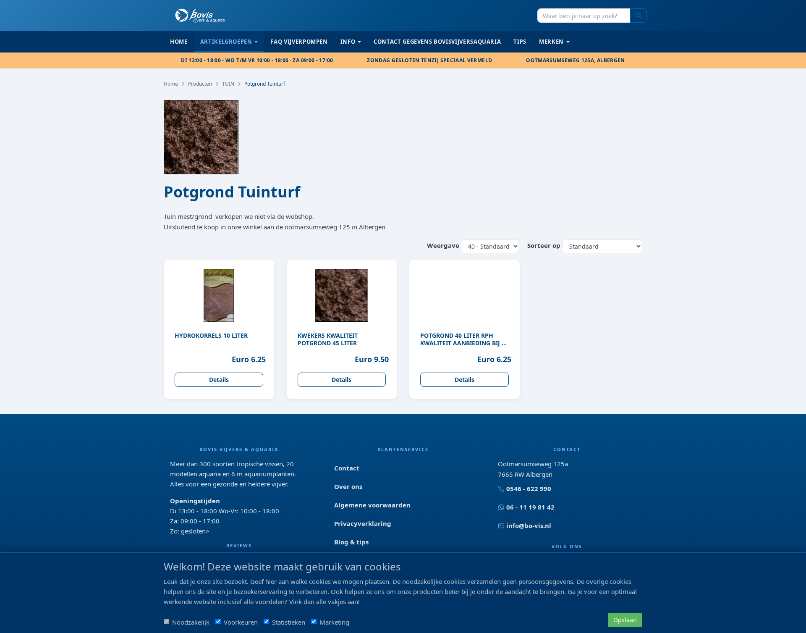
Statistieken (288, 622)
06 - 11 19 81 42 (530, 507)
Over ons (348, 486)
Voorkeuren (241, 622)
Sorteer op (543, 245)
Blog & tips (351, 542)
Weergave (443, 245)
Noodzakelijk (190, 622)
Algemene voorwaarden (372, 505)
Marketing (334, 622)
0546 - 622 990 (528, 488)
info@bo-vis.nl (528, 525)
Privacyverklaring (362, 523)
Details (219, 379)
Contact (346, 468)
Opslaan (625, 620)
